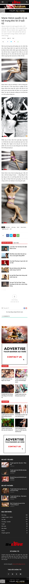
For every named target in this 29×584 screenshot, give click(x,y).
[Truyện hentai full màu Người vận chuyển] (7, 373)
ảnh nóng (13, 227)
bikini (18, 227)
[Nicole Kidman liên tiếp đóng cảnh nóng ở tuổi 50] (5, 269)
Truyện (3, 412)
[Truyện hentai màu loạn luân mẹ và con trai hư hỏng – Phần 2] (5, 490)
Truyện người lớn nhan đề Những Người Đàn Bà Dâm (7, 416)
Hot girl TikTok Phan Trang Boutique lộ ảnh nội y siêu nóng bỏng (18, 284)
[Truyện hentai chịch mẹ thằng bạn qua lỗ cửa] (21, 388)
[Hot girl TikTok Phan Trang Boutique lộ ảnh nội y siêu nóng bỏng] (5, 284)
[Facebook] (8, 574)
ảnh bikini (8, 227)
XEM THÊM (16, 242)
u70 (10, 229)
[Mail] (12, 574)
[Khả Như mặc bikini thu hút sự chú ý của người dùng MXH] (5, 255)
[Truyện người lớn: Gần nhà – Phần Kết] (5, 464)
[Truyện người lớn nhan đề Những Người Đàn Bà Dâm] (7, 409)
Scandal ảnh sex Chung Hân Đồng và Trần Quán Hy (7, 396)
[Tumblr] (16, 574)
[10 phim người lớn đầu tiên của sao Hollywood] (7, 423)
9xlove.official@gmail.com (19, 564)
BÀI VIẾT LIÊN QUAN (7, 242)
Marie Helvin (23, 227)
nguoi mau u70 (5, 229)
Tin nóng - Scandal (5, 392)
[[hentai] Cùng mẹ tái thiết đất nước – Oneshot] (5, 479)
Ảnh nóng (9, 15)
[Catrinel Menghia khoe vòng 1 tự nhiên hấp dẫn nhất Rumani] (21, 423)
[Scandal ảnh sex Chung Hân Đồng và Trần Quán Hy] (7, 388)
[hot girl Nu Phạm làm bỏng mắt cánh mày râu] (5, 277)
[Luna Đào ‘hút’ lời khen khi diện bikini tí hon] (5, 248)
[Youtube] (20, 574)
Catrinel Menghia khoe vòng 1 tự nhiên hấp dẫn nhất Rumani (21, 430)
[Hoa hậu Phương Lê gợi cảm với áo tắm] (5, 262)
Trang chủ (3, 15)
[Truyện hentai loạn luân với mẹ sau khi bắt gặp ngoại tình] (21, 373)
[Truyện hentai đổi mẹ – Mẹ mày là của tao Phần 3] (5, 498)
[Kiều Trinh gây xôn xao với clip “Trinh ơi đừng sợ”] (5, 505)
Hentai (3, 376)
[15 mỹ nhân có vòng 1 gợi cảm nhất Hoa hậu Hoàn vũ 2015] (21, 409)
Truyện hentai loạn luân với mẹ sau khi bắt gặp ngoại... (20, 380)
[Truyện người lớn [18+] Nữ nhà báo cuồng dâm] (5, 471)
